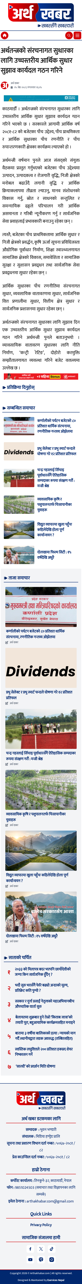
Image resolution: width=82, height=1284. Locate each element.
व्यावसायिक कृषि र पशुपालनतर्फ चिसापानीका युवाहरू (54, 504)
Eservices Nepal (55, 1280)
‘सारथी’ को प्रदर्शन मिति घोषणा (35, 1066)
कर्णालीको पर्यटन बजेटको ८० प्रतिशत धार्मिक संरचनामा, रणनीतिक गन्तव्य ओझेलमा (56, 426)
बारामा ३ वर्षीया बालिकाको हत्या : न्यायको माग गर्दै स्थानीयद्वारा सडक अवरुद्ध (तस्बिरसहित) (45, 1036)
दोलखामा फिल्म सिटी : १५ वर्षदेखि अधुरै (54, 555)
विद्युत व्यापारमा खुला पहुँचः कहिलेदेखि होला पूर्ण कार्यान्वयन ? (54, 529)
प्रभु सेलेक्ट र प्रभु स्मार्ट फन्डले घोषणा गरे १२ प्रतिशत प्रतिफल (56, 451)
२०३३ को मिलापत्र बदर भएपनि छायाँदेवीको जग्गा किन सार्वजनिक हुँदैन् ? (43, 972)
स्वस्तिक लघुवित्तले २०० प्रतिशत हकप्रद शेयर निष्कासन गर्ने (44, 1052)
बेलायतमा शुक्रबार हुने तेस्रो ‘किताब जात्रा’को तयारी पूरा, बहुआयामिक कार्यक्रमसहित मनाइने (45, 1020)
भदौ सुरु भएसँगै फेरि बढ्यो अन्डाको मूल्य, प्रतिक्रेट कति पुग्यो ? (41, 988)
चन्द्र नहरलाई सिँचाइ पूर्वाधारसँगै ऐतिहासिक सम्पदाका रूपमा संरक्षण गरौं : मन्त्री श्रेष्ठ (56, 478)
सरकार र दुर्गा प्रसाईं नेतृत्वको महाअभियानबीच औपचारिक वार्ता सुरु (44, 1004)
